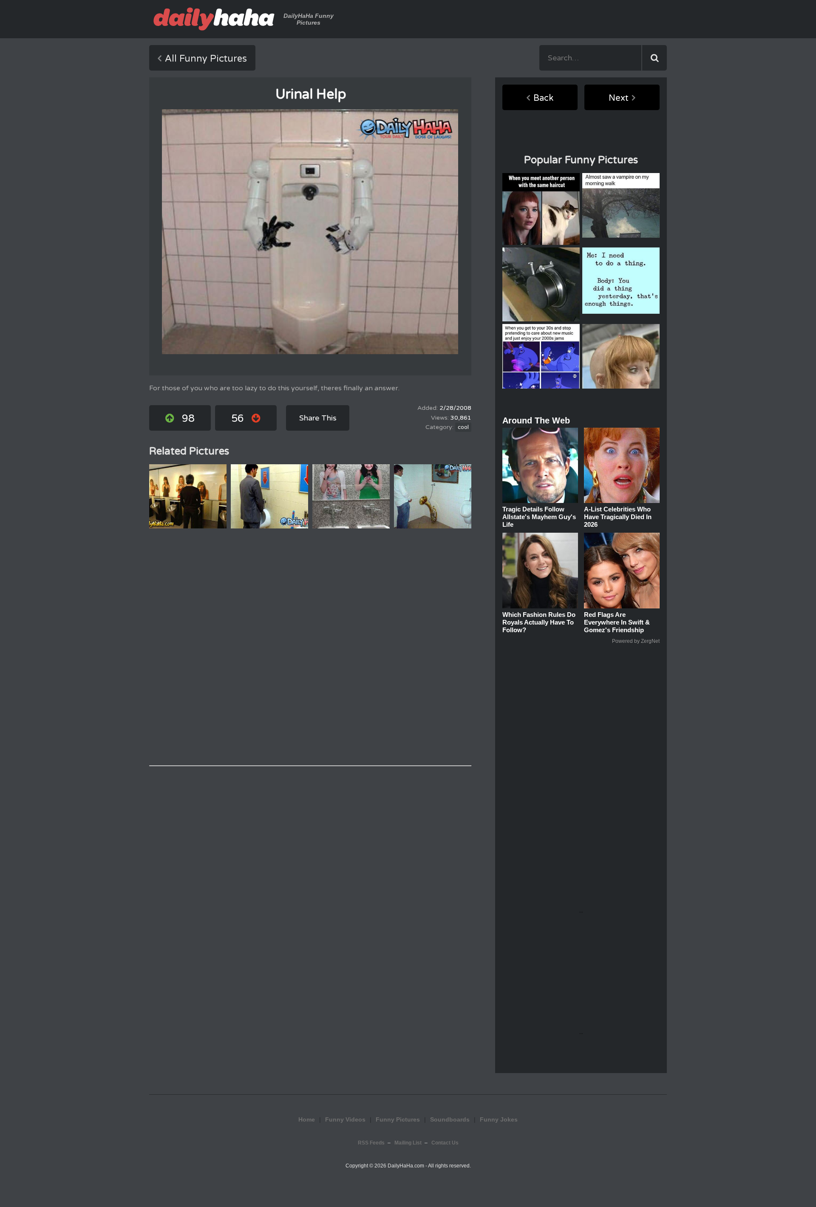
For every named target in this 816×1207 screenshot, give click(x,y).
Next (619, 98)
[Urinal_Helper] (310, 231)
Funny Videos (345, 1119)
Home (306, 1119)
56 (237, 418)
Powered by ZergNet (636, 641)
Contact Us (445, 1143)
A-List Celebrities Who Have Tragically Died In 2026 (618, 517)
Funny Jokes (499, 1119)
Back (543, 98)
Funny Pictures (398, 1119)
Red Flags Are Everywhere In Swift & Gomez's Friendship (617, 622)
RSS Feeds (371, 1143)
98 (188, 418)
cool (463, 427)
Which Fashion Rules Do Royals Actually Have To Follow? (538, 622)
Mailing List (408, 1143)
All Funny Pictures (206, 58)
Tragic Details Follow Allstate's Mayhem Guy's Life (539, 517)
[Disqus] (310, 647)
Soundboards (450, 1119)
